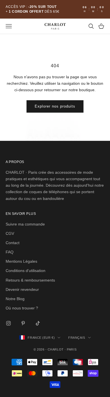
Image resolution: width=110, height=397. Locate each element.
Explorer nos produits (55, 106)
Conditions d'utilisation (25, 270)
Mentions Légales (21, 261)
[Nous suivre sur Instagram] (8, 323)
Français (76, 337)
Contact (12, 242)
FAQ (10, 252)
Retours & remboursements (30, 280)
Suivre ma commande (25, 224)
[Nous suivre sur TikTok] (38, 323)
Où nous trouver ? (22, 308)
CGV (10, 233)
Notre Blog (15, 298)
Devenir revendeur (22, 289)
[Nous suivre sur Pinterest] (23, 323)
